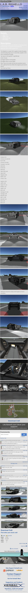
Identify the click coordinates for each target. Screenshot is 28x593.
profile (17, 551)
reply (26, 440)
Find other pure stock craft (9, 532)
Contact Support (14, 574)
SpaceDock (8, 588)
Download (25, 9)
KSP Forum (14, 589)
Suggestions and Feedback (14, 582)
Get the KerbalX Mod (14, 578)
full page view (14, 463)
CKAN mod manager (17, 588)
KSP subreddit (9, 589)
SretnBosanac (3, 465)
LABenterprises (6, 6)
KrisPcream (2, 475)
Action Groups (23, 7)
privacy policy (17, 575)
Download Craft (14, 421)
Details (26, 6)
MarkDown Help (3, 438)
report (24, 440)
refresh (23, 436)
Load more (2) (25, 461)
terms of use (10, 575)
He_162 (2, 440)
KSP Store (20, 589)
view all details (14, 548)
